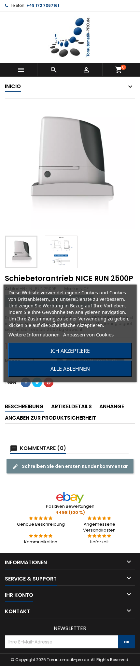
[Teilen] (26, 382)
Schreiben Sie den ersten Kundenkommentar (74, 466)
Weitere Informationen (34, 334)
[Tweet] (37, 382)
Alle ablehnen (70, 368)
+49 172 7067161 (42, 5)
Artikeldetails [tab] (71, 406)
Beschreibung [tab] (24, 406)
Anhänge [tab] (111, 406)
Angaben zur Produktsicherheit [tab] (50, 418)
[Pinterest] (48, 382)
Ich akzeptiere (70, 350)
